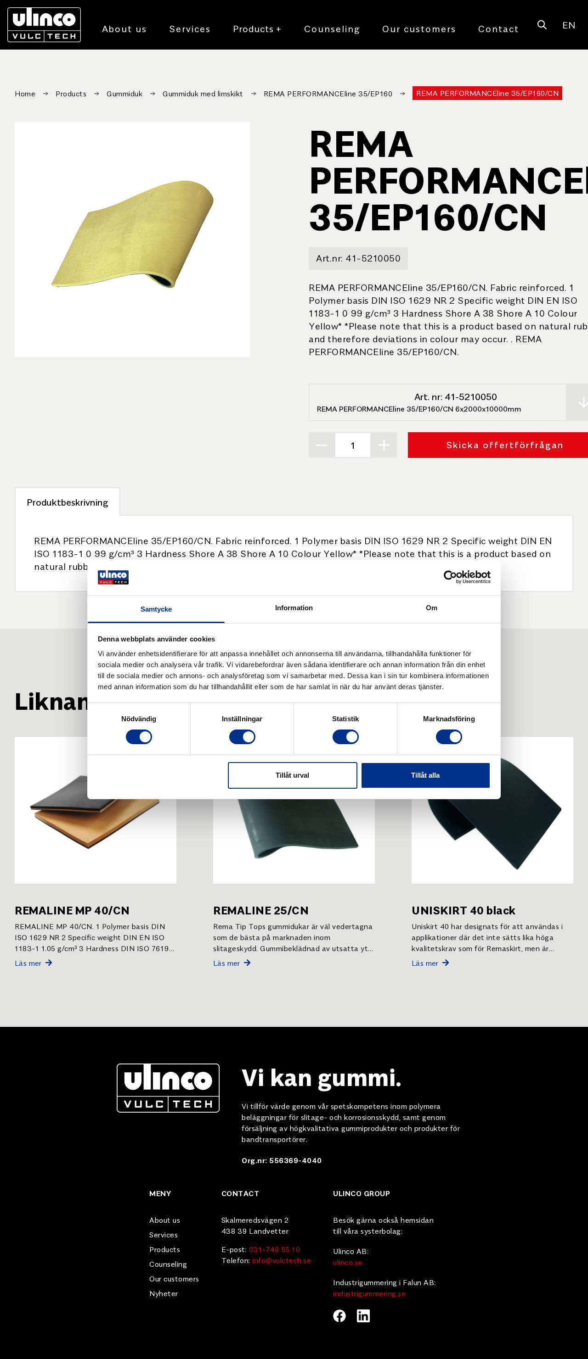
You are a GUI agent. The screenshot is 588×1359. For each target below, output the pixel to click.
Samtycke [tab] (156, 609)
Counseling (332, 28)
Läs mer (28, 963)
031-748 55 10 (274, 1249)
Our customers (419, 28)
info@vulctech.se (281, 1260)
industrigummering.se (369, 1293)
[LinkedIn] (363, 1315)
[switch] (242, 737)
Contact (498, 28)
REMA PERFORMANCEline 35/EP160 (328, 93)
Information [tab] (294, 608)
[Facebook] (339, 1315)
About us (124, 28)
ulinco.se (347, 1262)
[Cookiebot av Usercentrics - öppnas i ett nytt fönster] (450, 577)
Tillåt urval (292, 775)
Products (257, 28)
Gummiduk (124, 93)
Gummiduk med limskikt (203, 93)
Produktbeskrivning (67, 502)
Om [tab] (431, 608)
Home (25, 93)
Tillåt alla (425, 775)
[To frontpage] (44, 25)
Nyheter (163, 1293)
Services (190, 28)
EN (568, 24)
